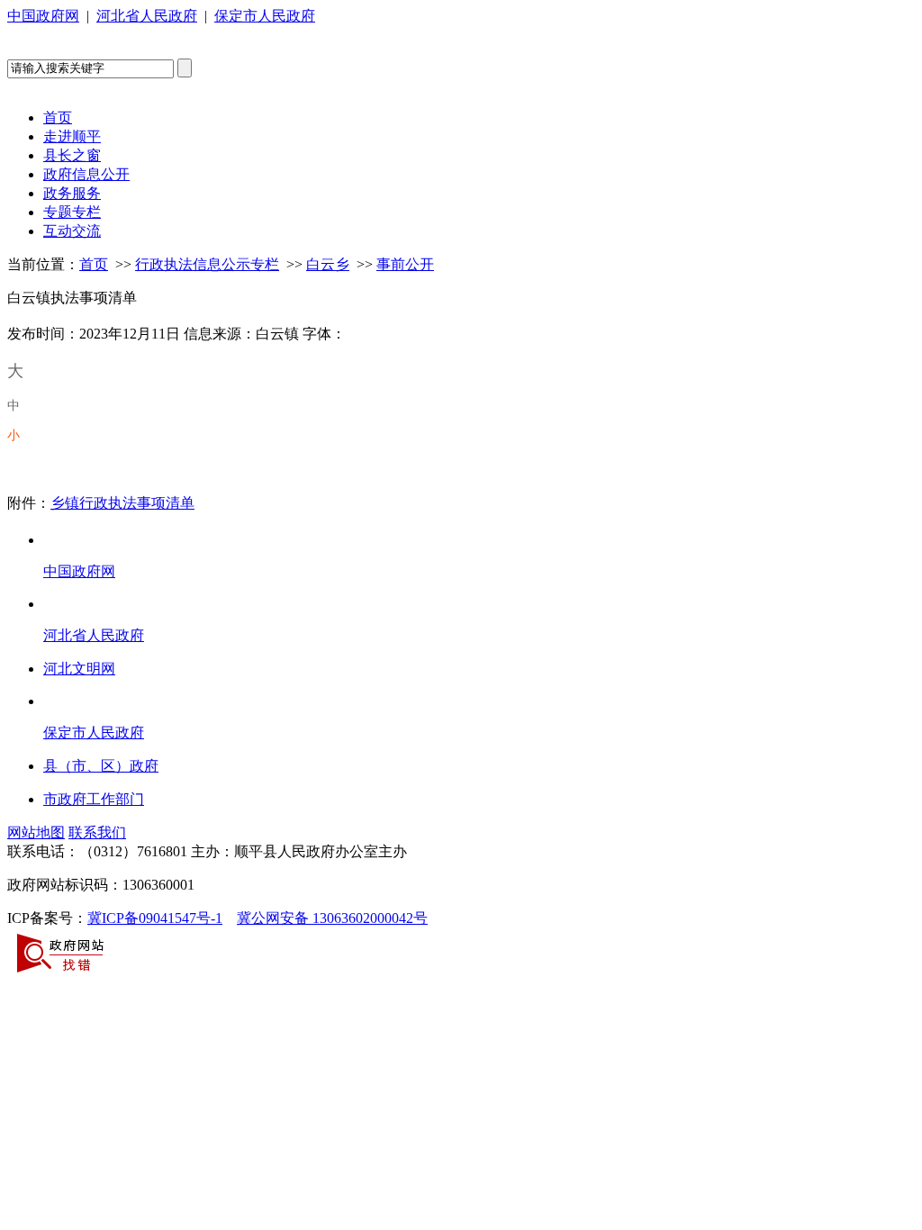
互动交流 (72, 231)
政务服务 (72, 193)
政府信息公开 (86, 174)
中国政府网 (43, 15)
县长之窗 (72, 155)
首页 (57, 117)
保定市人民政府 (264, 15)
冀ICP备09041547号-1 (154, 918)
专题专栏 (72, 212)
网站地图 (36, 832)
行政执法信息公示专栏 (207, 264)
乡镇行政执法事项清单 (122, 503)
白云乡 (327, 264)
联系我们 (97, 832)
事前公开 (405, 264)
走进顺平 (72, 136)
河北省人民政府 (146, 15)
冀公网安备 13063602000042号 (332, 918)
